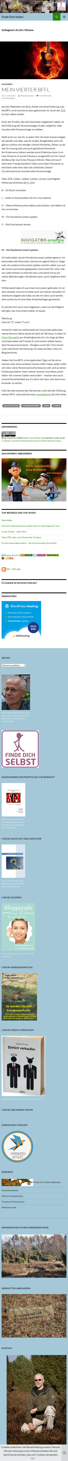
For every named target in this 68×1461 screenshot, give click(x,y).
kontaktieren (44, 394)
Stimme (56, 406)
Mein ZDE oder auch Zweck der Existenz (21, 537)
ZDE (63, 110)
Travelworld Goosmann (13, 1201)
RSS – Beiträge (13, 569)
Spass (46, 406)
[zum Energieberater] (43, 236)
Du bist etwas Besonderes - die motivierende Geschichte (29, 543)
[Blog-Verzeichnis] (39, 555)
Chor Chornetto (11, 337)
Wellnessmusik (9, 1207)
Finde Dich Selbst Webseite (46, 1182)
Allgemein (7, 84)
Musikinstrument (31, 406)
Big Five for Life (11, 406)
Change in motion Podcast (20, 583)
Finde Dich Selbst (12, 17)
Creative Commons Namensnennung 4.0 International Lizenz (31, 440)
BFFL (29, 106)
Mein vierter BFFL (26, 89)
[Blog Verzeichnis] (26, 555)
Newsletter (7, 520)
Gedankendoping (10, 1190)
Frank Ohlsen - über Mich (14, 531)
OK (32, 1458)
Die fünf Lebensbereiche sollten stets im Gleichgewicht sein (31, 526)
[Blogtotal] (8, 558)
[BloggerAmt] (11, 555)
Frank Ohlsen (27, 96)
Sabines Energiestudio (12, 1196)
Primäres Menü (64, 17)
